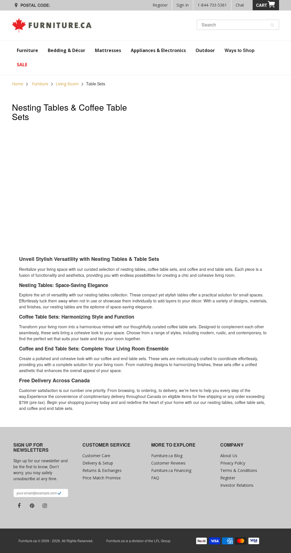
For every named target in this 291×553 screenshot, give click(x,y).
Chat (240, 5)
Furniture (40, 83)
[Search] (272, 25)
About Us (228, 455)
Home (17, 83)
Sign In (182, 5)
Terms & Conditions (238, 470)
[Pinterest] (32, 505)
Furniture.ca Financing (171, 470)
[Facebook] (19, 505)
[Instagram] (44, 505)
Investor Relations (236, 485)
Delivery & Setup (97, 463)
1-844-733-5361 (212, 5)
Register (160, 5)
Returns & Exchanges (102, 470)
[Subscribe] (59, 494)
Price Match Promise (101, 477)
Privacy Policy (232, 463)
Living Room (67, 83)
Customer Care (96, 455)
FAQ (155, 477)
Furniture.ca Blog (166, 455)
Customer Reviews (168, 463)
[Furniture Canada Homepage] (54, 25)
